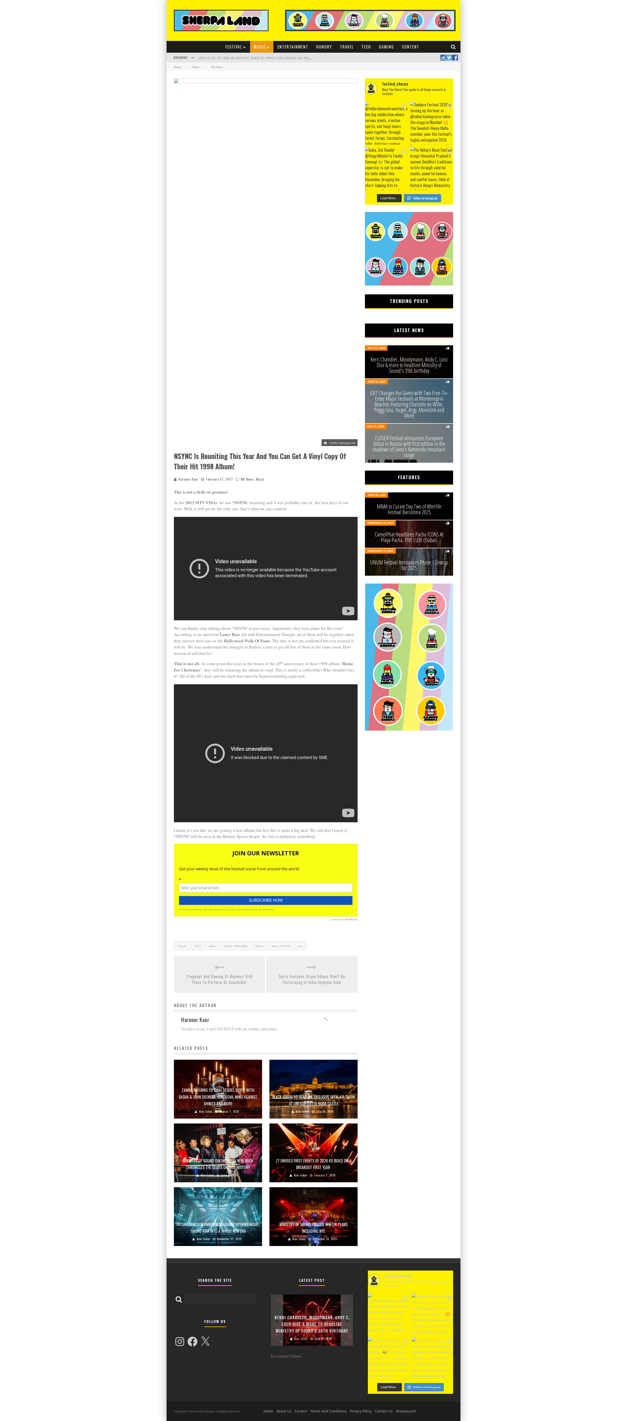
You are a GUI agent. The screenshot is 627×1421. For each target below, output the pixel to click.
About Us (283, 1411)
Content (410, 47)
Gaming (386, 47)
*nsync (182, 946)
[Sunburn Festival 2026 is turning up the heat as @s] (431, 123)
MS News (247, 479)
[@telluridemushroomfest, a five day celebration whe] (386, 123)
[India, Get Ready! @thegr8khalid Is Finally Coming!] (386, 168)
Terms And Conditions (328, 1411)
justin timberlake (236, 946)
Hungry (324, 47)
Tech (366, 47)
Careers (300, 1411)
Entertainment (292, 47)
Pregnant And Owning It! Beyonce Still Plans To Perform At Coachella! (220, 979)
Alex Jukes (206, 1111)
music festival (281, 946)
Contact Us (384, 1411)
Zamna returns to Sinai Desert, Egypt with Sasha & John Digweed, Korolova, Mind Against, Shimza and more (218, 1096)
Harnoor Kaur (188, 479)
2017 (197, 946)
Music (260, 47)
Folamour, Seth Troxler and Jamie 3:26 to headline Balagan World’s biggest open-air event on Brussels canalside (280, 58)
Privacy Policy (361, 1411)
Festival (233, 47)
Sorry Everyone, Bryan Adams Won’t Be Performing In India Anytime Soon (312, 979)
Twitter (449, 58)
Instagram (443, 58)
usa (300, 946)
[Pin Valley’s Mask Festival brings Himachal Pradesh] (431, 168)
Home (177, 67)
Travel (347, 47)
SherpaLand (406, 1411)
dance (213, 946)
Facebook (455, 58)
